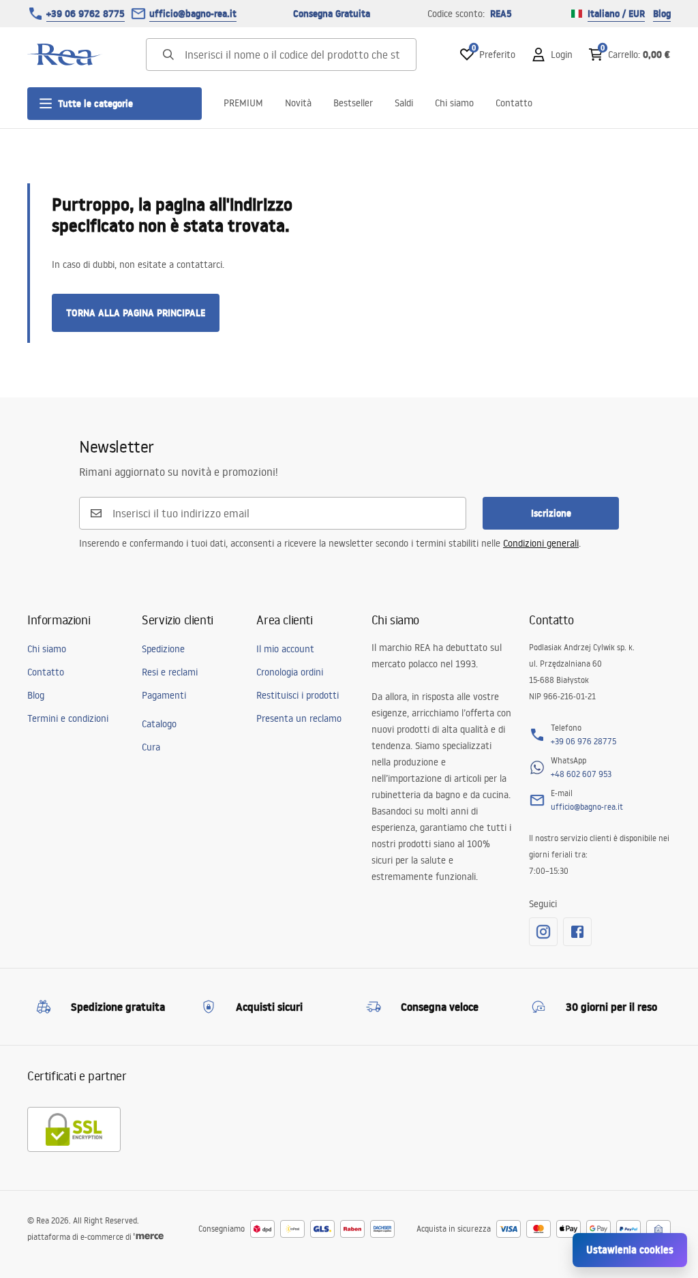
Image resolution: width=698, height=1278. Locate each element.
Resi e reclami (170, 672)
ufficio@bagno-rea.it (193, 13)
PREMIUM (243, 103)
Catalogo (159, 724)
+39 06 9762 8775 (85, 13)
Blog (662, 13)
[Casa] (64, 54)
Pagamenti (164, 695)
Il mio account (285, 649)
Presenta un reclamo (299, 718)
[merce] (149, 1237)
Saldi (404, 103)
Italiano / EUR (616, 13)
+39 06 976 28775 (583, 741)
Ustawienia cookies (629, 1250)
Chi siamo (454, 103)
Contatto (514, 103)
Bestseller (353, 103)
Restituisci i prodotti (297, 695)
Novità (298, 103)
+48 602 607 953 (581, 774)
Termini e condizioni (67, 718)
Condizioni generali (541, 543)
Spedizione (163, 649)
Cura (151, 747)
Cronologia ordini (289, 672)
